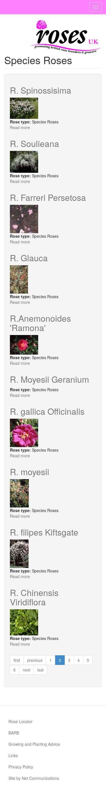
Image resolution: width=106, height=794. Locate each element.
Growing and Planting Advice (34, 744)
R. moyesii (29, 472)
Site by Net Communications (33, 778)
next (26, 670)
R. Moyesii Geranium (49, 379)
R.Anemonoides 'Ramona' (40, 323)
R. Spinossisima (40, 90)
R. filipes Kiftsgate (44, 532)
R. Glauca (29, 258)
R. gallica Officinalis (47, 411)
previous (34, 660)
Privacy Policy (20, 767)
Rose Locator (20, 721)
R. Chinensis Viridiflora (34, 597)
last (40, 670)
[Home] (66, 37)
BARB (13, 733)
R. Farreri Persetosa (48, 197)
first (17, 660)
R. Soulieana (34, 143)
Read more (20, 127)
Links (13, 755)
